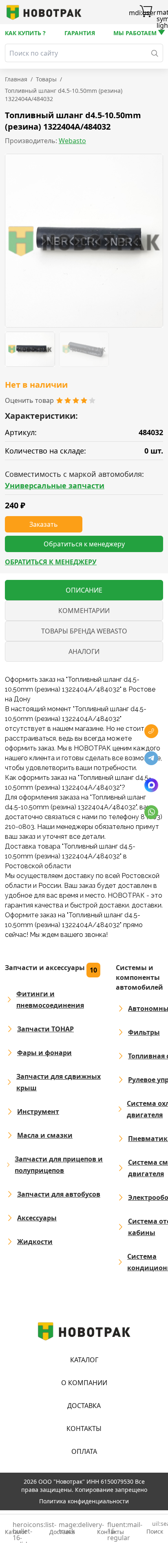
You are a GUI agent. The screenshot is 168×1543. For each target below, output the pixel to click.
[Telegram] (151, 758)
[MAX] (151, 785)
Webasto (72, 140)
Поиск (154, 1528)
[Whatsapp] (151, 812)
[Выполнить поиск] (154, 53)
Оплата (84, 1451)
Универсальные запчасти (54, 485)
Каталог (84, 1359)
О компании (84, 1382)
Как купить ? (25, 33)
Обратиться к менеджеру (51, 561)
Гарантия (79, 33)
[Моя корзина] (146, 12)
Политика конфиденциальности (84, 1501)
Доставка (84, 1405)
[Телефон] (151, 731)
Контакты (84, 1428)
